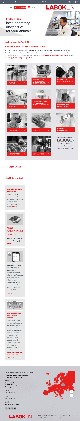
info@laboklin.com (49, 2)
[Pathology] (17, 122)
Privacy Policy (54, 418)
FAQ (61, 418)
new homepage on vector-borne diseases (14, 352)
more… (10, 357)
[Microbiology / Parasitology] (65, 99)
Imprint (64, 415)
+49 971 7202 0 (8, 2)
